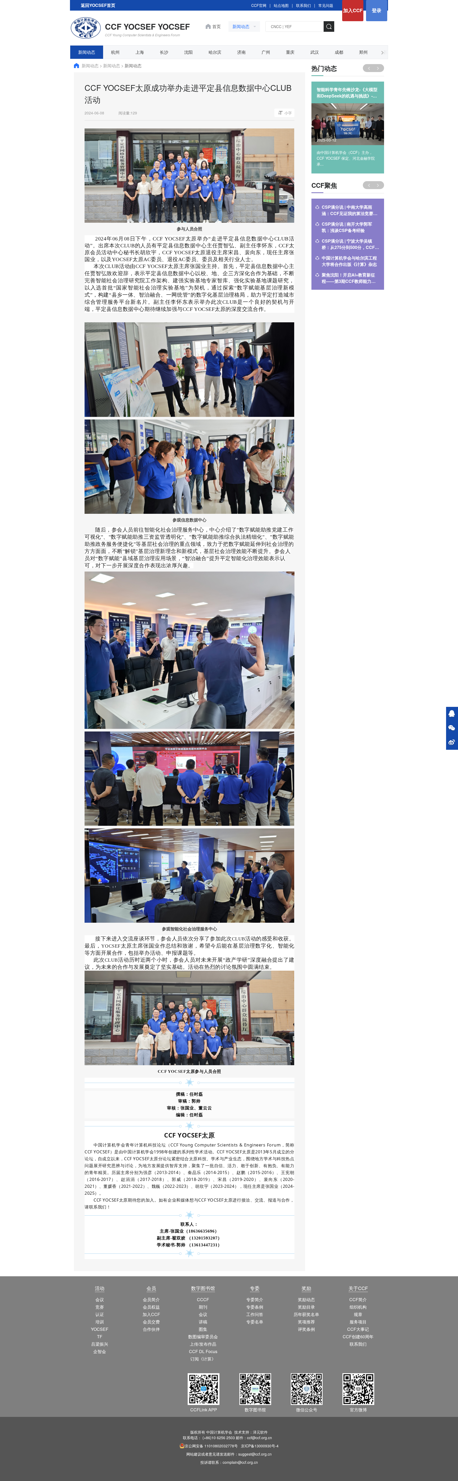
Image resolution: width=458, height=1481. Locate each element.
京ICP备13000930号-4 (260, 1445)
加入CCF (353, 10)
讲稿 (203, 1322)
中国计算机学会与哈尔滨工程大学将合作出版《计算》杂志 (349, 261)
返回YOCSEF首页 (98, 5)
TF (99, 1336)
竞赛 (99, 1307)
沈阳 (188, 52)
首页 (216, 26)
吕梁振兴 (99, 1344)
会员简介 (151, 1299)
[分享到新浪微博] (451, 742)
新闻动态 (86, 52)
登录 (376, 10)
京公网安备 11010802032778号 (211, 1445)
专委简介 (254, 1299)
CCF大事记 (358, 1329)
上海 (139, 52)
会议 (99, 1299)
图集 (203, 1329)
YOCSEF (99, 1329)
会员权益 (151, 1307)
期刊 (203, 1307)
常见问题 (325, 5)
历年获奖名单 (306, 1314)
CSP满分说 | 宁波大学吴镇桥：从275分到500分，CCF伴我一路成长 (350, 244)
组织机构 (358, 1307)
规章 (358, 1314)
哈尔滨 (215, 52)
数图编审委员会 (203, 1336)
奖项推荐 (306, 1322)
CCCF (203, 1299)
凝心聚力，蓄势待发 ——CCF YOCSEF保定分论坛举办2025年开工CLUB (347, 92)
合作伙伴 (151, 1329)
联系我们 (303, 5)
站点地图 (281, 5)
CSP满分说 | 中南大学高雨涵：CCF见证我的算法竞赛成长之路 (349, 210)
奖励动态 (306, 1299)
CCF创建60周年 (358, 1336)
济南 (241, 52)
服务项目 (358, 1322)
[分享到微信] (451, 728)
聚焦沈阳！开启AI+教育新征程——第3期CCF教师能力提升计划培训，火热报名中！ (349, 278)
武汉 (314, 52)
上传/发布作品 (203, 1344)
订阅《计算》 (203, 1359)
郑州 (363, 52)
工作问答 (254, 1314)
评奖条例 (306, 1329)
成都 (339, 52)
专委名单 (254, 1322)
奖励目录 (306, 1307)
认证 (99, 1314)
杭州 (115, 52)
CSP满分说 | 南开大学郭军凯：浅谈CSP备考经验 (347, 227)
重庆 (290, 52)
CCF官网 (258, 5)
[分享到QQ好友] (451, 714)
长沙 (164, 52)
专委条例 (254, 1307)
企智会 (99, 1351)
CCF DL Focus (203, 1351)
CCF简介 (358, 1299)
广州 (266, 52)
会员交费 (151, 1322)
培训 (99, 1322)
